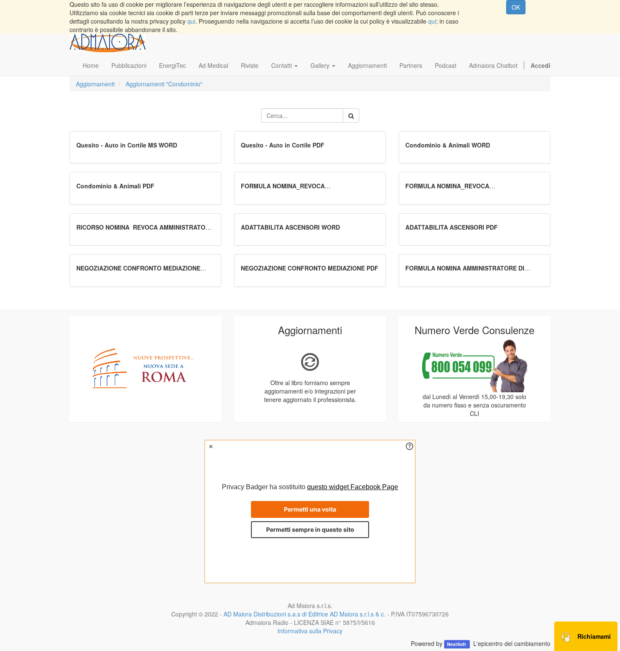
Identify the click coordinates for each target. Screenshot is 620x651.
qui (191, 21)
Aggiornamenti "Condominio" (164, 84)
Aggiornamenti (95, 84)
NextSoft (457, 644)
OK (516, 7)
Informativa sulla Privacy (310, 631)
